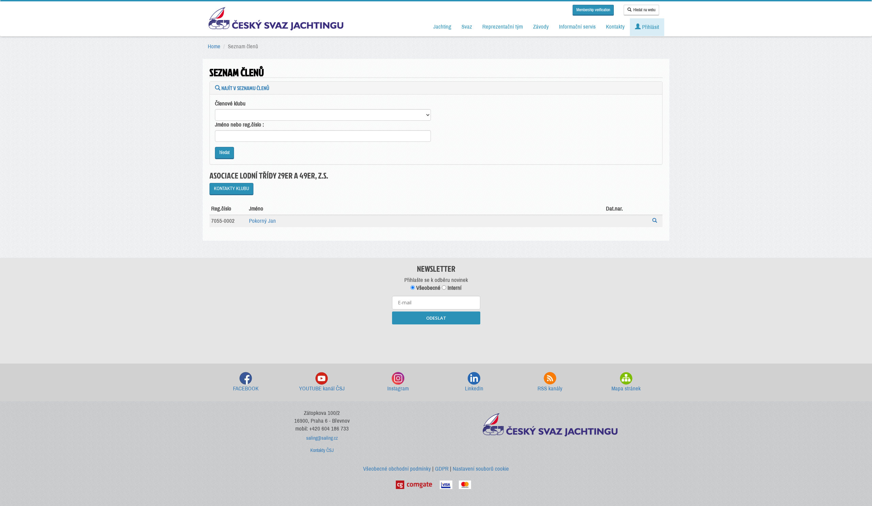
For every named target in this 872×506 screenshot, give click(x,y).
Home (214, 46)
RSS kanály (550, 388)
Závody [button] (541, 27)
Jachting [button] (442, 27)
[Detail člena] (655, 221)
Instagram (398, 388)
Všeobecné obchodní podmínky (397, 469)
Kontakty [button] (615, 27)
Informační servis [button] (577, 27)
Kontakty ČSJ (322, 450)
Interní (454, 288)
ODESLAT (436, 318)
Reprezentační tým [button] (502, 27)
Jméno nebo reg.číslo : (239, 125)
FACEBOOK (246, 388)
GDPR (442, 469)
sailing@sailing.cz (322, 438)
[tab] (436, 88)
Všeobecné (427, 288)
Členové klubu (230, 103)
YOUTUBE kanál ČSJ (322, 388)
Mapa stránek (626, 388)
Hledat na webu (644, 9)
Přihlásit (650, 27)
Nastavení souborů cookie (481, 469)
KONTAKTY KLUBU (231, 188)
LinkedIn (474, 388)
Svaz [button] (467, 27)
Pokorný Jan (262, 221)
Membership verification (593, 9)
